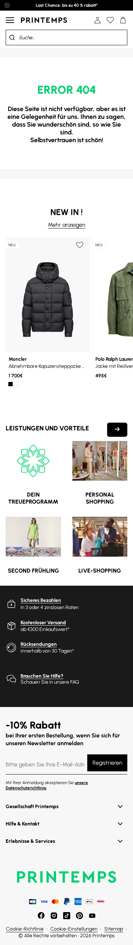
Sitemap (113, 929)
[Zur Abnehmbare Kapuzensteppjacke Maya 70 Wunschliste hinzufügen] (79, 245)
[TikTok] (66, 915)
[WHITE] (16, 384)
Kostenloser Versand (43, 623)
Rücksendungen (39, 644)
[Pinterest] (79, 915)
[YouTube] (92, 915)
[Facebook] (41, 915)
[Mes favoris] (110, 20)
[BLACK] (11, 384)
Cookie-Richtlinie (25, 929)
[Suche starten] (12, 37)
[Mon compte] (97, 20)
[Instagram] (54, 915)
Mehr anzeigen (66, 224)
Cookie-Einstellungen (74, 929)
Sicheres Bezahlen (41, 600)
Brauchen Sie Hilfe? (42, 676)
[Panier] (123, 20)
